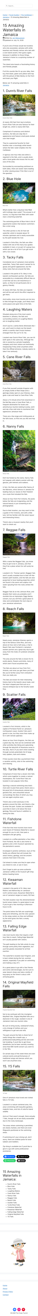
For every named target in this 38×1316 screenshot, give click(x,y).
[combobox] (19, 5)
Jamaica (6, 17)
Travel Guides (14, 15)
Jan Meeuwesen (18, 38)
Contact (6, 1295)
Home (5, 15)
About (5, 1288)
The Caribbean (26, 15)
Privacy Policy (8, 1292)
